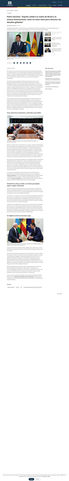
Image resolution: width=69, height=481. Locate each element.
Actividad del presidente (11, 25)
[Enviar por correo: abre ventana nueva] (26, 63)
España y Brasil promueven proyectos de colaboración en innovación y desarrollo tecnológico (52, 83)
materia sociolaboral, (11, 175)
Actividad (16, 10)
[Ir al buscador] (59, 2)
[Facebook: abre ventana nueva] (23, 63)
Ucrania (17, 287)
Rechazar (37, 479)
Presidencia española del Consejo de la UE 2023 (32, 287)
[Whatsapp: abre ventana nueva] (16, 63)
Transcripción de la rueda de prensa (51, 86)
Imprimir (60, 293)
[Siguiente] (54, 54)
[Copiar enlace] (30, 63)
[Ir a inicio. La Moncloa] (10, 4)
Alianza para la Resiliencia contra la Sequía (24, 276)
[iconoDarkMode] (61, 2)
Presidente (12, 10)
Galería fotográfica (48, 88)
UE (21, 287)
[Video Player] (25, 44)
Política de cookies (46, 476)
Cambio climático (11, 287)
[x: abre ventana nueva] (13, 63)
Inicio (8, 10)
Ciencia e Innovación (16, 178)
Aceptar (31, 479)
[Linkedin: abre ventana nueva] (19, 63)
